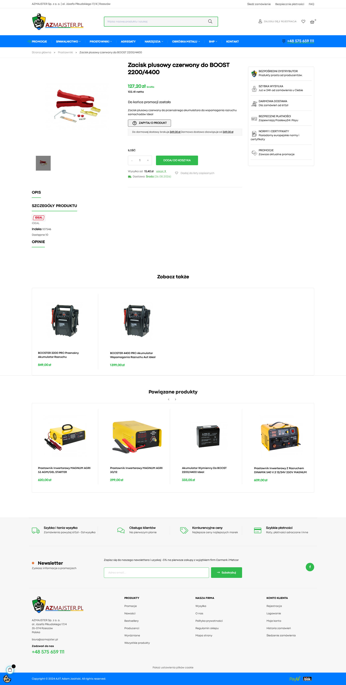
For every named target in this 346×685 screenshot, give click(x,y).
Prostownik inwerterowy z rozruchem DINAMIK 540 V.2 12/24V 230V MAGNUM (280, 470)
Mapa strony (203, 635)
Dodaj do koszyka (177, 160)
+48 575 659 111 (300, 41)
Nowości (129, 613)
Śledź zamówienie (259, 4)
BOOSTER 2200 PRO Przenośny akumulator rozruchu (58, 355)
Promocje (130, 606)
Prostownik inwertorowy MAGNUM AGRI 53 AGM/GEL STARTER (64, 470)
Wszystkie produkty (137, 643)
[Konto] (261, 21)
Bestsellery (131, 621)
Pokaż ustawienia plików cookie (173, 667)
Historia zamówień (279, 628)
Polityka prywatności (209, 621)
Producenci (131, 628)
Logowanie (274, 613)
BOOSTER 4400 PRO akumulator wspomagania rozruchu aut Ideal (133, 355)
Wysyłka (200, 606)
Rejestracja (274, 606)
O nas (199, 613)
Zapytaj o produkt (149, 123)
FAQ (311, 4)
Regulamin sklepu (207, 628)
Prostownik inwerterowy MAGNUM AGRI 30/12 (136, 470)
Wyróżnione (132, 635)
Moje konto (274, 621)
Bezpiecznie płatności (289, 4)
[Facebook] (310, 567)
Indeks (37, 229)
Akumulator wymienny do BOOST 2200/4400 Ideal (204, 470)
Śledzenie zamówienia (281, 635)
